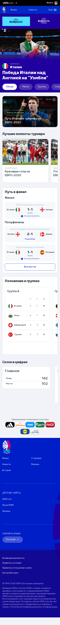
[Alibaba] (20, 425)
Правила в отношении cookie (17, 568)
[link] (14, 10)
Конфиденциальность (13, 558)
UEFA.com (7, 499)
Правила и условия (11, 563)
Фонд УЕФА (8, 505)
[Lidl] (25, 431)
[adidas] (10, 425)
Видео (5, 458)
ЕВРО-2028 (4, 10)
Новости (6, 464)
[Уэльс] (11, 315)
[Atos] (30, 425)
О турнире (36, 458)
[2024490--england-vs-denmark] (30, 234)
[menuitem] (17, 10)
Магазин (35, 464)
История (6, 470)
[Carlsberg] (40, 425)
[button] (52, 10)
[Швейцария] (11, 325)
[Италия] (11, 306)
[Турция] (11, 334)
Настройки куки (10, 573)
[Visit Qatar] (35, 431)
